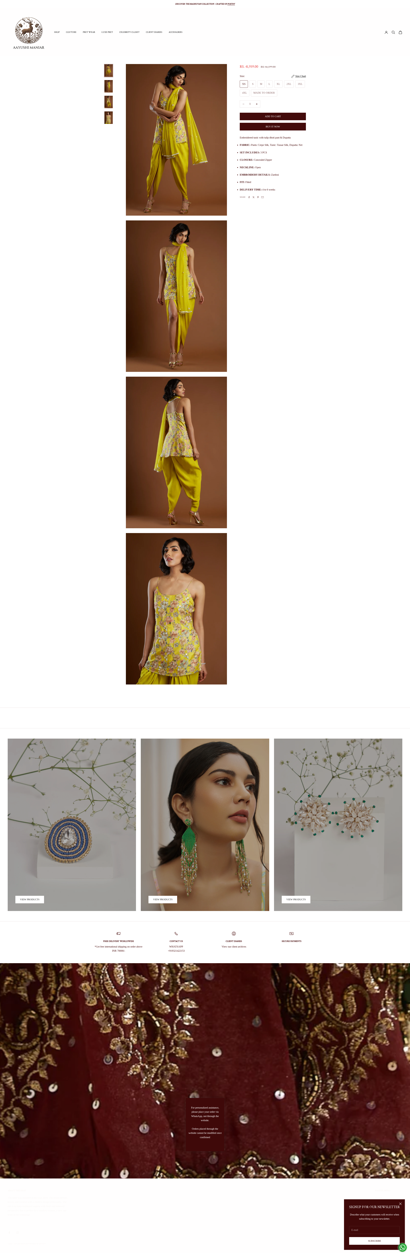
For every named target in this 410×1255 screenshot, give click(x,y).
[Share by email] (262, 197)
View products (29, 899)
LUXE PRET (107, 32)
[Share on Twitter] (253, 197)
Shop (57, 32)
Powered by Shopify (37, 1244)
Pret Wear (89, 32)
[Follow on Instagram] (17, 1232)
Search (378, 1197)
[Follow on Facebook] (9, 1232)
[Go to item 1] (108, 70)
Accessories (175, 32)
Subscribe (374, 1241)
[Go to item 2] (108, 86)
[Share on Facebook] (249, 197)
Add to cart (273, 116)
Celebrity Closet (129, 32)
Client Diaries (154, 32)
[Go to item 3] (108, 102)
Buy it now (273, 126)
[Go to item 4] (108, 117)
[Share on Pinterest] (258, 197)
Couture (71, 32)
